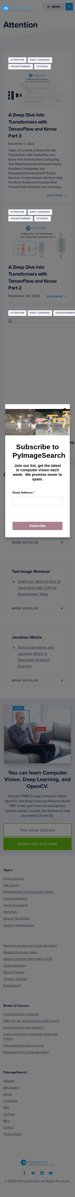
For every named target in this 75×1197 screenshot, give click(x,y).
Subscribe (37, 526)
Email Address (23, 492)
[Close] (65, 409)
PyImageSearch (18, 8)
